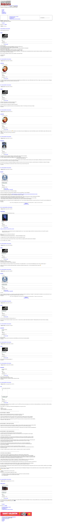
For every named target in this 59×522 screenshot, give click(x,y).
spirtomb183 (2, 367)
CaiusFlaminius (2, 211)
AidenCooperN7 (2, 483)
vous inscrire (16, 5)
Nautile (1, 32)
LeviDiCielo (2, 63)
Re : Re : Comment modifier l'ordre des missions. (6, 207)
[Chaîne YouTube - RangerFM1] (8, 189)
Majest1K (1, 171)
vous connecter (10, 5)
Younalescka (2, 140)
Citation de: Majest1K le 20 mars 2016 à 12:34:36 (7, 228)
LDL (1, 386)
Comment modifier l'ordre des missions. (5, 28)
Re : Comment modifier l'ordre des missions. (5, 136)
